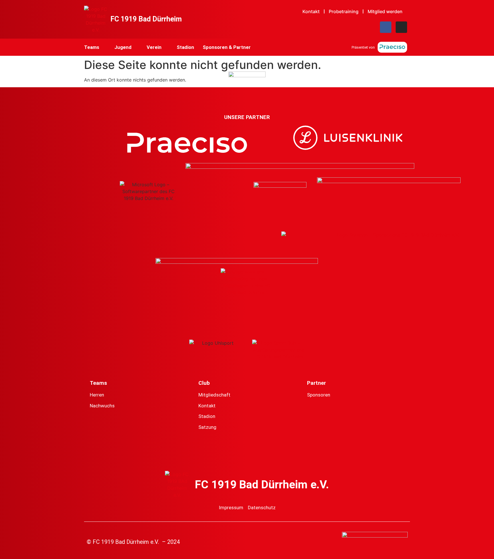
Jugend (123, 47)
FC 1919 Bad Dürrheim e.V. (262, 484)
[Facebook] (385, 27)
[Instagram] (401, 27)
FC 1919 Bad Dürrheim (146, 19)
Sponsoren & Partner (227, 47)
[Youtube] (259, 453)
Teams (91, 47)
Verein (154, 47)
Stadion (185, 47)
